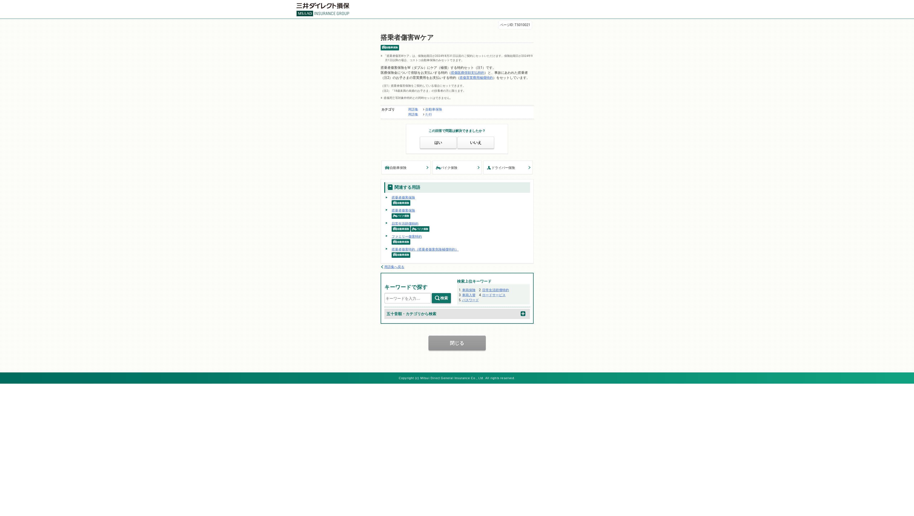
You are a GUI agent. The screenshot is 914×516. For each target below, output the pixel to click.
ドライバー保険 (503, 168)
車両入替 (469, 295)
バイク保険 (449, 168)
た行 (428, 114)
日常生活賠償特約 (405, 223)
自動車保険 (433, 109)
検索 (444, 298)
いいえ (475, 142)
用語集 (413, 109)
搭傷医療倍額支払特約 (467, 73)
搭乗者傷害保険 (403, 197)
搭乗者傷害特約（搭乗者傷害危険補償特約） (425, 249)
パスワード (470, 300)
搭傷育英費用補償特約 (476, 78)
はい (438, 142)
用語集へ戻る (394, 267)
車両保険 (469, 290)
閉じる (457, 343)
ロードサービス (494, 295)
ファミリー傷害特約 (407, 236)
